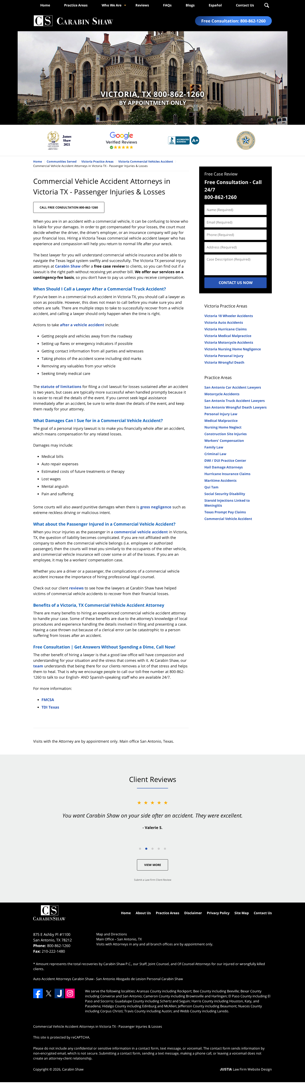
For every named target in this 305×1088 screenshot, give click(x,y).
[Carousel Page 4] (159, 849)
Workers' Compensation (224, 440)
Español (215, 5)
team (38, 665)
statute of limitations (61, 386)
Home (45, 5)
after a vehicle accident (82, 324)
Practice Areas (76, 5)
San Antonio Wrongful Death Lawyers (235, 407)
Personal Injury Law (220, 414)
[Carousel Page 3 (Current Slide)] (152, 849)
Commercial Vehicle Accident (228, 518)
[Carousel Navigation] (152, 848)
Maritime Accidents (220, 480)
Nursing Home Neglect (223, 427)
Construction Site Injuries (225, 434)
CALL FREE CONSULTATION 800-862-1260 (69, 207)
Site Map (241, 913)
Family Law (213, 447)
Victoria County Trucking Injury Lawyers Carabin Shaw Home (73, 21)
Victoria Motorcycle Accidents (228, 342)
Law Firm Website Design (246, 1069)
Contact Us (245, 5)
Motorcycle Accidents (221, 394)
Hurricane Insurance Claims (227, 474)
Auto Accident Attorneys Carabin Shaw (63, 979)
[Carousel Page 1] (140, 849)
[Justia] (59, 993)
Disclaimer (193, 913)
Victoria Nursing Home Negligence (232, 349)
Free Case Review (221, 174)
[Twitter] (48, 993)
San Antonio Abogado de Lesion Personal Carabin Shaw (139, 979)
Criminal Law (215, 454)
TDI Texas (50, 707)
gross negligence (155, 506)
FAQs (167, 5)
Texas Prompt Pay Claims (225, 512)
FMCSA (47, 699)
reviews (76, 587)
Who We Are (111, 5)
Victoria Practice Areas (225, 306)
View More (152, 865)
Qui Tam (211, 487)
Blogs (190, 5)
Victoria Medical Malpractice (227, 335)
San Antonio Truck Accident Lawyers (234, 400)
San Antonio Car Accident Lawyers (232, 387)
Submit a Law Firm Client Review (152, 880)
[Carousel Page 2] (146, 849)
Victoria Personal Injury (223, 355)
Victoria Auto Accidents (223, 322)
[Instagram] (70, 993)
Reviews (142, 5)
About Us (143, 913)
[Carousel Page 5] (165, 849)
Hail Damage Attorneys (223, 467)
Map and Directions (111, 934)
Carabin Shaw (68, 266)
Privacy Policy (218, 913)
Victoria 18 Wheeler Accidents (228, 316)
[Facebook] (38, 993)
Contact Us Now (236, 282)
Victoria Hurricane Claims (225, 329)
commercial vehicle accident (141, 531)
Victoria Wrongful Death (224, 362)
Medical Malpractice (221, 420)
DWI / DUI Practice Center (225, 460)
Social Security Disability (224, 494)
